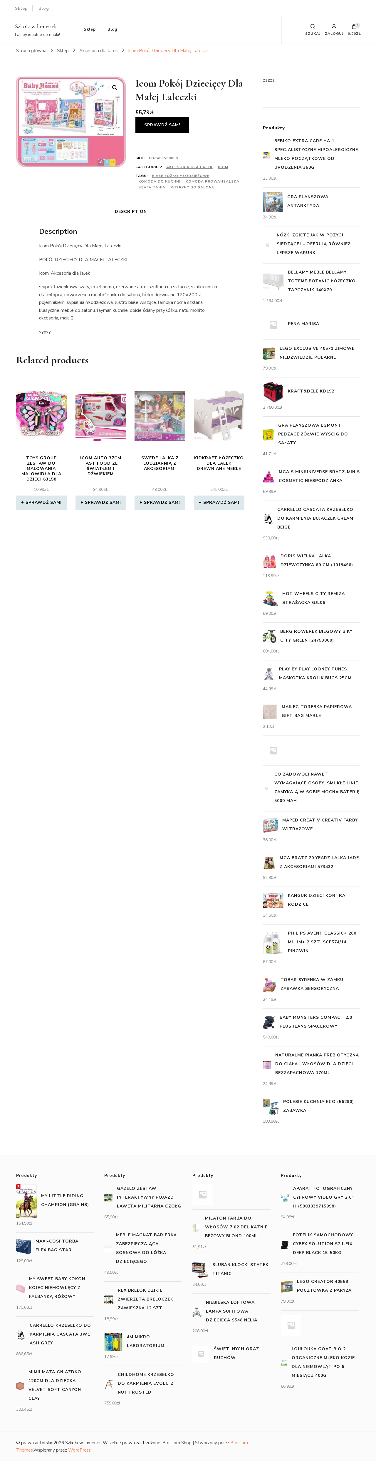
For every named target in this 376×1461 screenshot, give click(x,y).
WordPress (79, 1450)
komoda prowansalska (212, 181)
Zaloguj (334, 33)
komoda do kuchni (159, 181)
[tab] (131, 211)
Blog (43, 8)
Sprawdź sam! (162, 125)
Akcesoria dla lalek (189, 167)
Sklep (21, 8)
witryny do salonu (193, 187)
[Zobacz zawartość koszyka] (354, 28)
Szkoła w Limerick (36, 26)
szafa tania (151, 187)
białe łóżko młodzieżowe (180, 175)
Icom (223, 167)
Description (131, 211)
